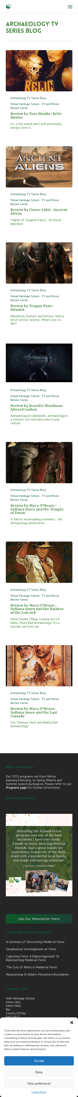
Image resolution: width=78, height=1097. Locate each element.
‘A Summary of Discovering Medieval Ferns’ (35, 942)
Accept (39, 1061)
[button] (72, 1022)
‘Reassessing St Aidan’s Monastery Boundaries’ (37, 974)
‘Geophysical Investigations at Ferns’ (31, 949)
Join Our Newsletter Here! (39, 918)
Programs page (16, 787)
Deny (39, 1072)
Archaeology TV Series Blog (28, 98)
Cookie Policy (39, 1091)
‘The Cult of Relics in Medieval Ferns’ (32, 967)
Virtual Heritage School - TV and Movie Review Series (34, 106)
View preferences (39, 1083)
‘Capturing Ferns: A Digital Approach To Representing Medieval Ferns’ (32, 958)
